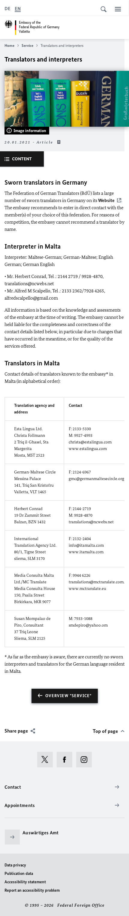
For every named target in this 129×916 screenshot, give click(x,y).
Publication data (18, 873)
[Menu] (117, 9)
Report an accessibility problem (32, 890)
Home (9, 45)
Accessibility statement (25, 881)
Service (27, 45)
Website (106, 200)
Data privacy (15, 865)
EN (18, 8)
